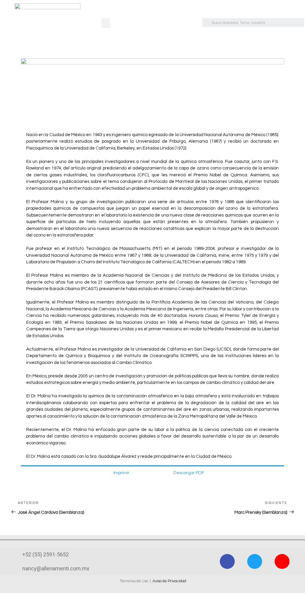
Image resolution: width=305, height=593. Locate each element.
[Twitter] (254, 561)
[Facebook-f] (227, 561)
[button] (106, 23)
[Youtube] (282, 561)
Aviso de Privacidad (169, 581)
